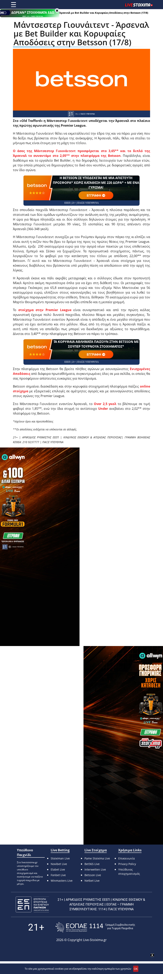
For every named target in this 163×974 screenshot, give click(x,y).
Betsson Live (92, 875)
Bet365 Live (92, 864)
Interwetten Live (95, 869)
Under (103, 408)
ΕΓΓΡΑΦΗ (94, 195)
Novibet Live (59, 864)
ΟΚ (136, 969)
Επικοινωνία (126, 858)
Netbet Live (92, 880)
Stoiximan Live (60, 858)
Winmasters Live (62, 880)
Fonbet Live (58, 875)
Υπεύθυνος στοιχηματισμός (129, 872)
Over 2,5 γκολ (105, 404)
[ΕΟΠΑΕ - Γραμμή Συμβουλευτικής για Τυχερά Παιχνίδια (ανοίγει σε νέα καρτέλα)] (95, 927)
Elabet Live (58, 869)
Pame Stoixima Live (97, 858)
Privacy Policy (127, 864)
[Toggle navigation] (13, 4)
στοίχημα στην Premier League (44, 310)
